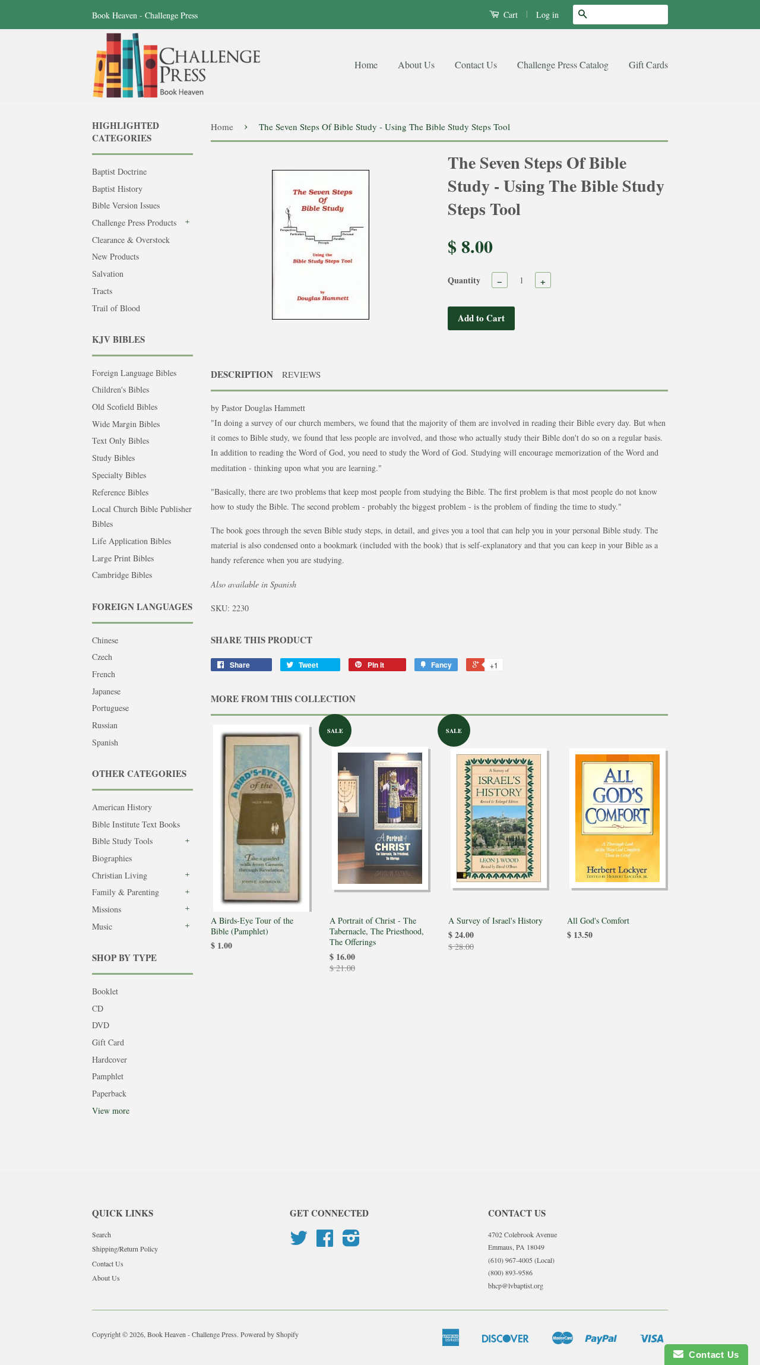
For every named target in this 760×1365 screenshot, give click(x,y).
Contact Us (476, 64)
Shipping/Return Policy (125, 1248)
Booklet (105, 991)
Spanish (105, 742)
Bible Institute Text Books (136, 824)
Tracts (102, 290)
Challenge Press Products (134, 222)
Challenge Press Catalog (563, 64)
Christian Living (119, 875)
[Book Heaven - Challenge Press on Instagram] (351, 1242)
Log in (547, 14)
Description (242, 374)
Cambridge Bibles (122, 574)
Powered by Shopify (269, 1334)
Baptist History (117, 188)
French (103, 674)
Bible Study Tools (122, 840)
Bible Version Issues (126, 205)
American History (122, 807)
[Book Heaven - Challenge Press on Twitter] (299, 1242)
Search (101, 1234)
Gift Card (108, 1042)
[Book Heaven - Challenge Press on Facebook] (325, 1242)
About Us (416, 64)
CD (97, 1008)
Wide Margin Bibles (126, 423)
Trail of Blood (116, 308)
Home (366, 64)
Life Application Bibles (131, 540)
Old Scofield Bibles (124, 406)
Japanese (106, 691)
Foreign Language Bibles (134, 372)
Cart (509, 14)
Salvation (108, 273)
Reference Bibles (120, 492)
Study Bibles (113, 457)
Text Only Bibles (120, 440)
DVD (100, 1025)
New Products (115, 256)
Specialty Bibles (119, 475)
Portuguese (110, 707)
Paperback (109, 1093)
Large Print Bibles (123, 558)
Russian (105, 725)
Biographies (112, 858)
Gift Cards (648, 64)
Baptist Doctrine (119, 171)
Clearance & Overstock (131, 239)
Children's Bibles (120, 389)
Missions (106, 909)
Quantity (464, 280)
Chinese (105, 640)
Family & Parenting (125, 892)
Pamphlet (108, 1076)
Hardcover (109, 1059)
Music (102, 926)
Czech (102, 656)
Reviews (301, 374)
